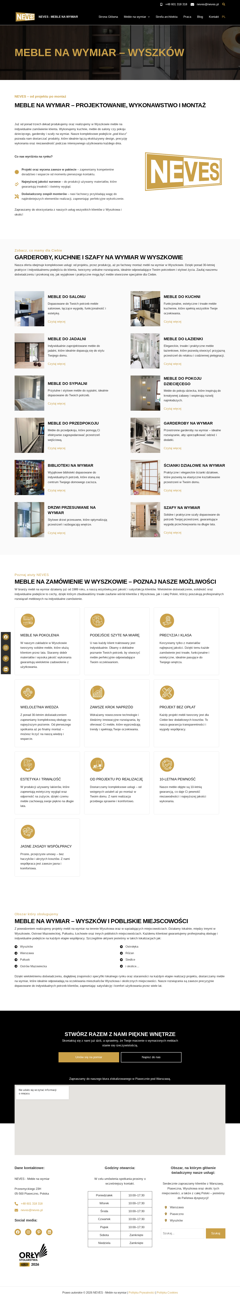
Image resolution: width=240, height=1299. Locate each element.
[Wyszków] (173, 1220)
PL (223, 16)
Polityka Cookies (167, 1292)
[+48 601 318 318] (173, 4)
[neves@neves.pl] (205, 4)
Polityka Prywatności (142, 1292)
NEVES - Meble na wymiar (58, 16)
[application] (148, 17)
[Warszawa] (174, 1207)
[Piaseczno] (174, 1214)
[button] (223, 4)
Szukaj (215, 1233)
